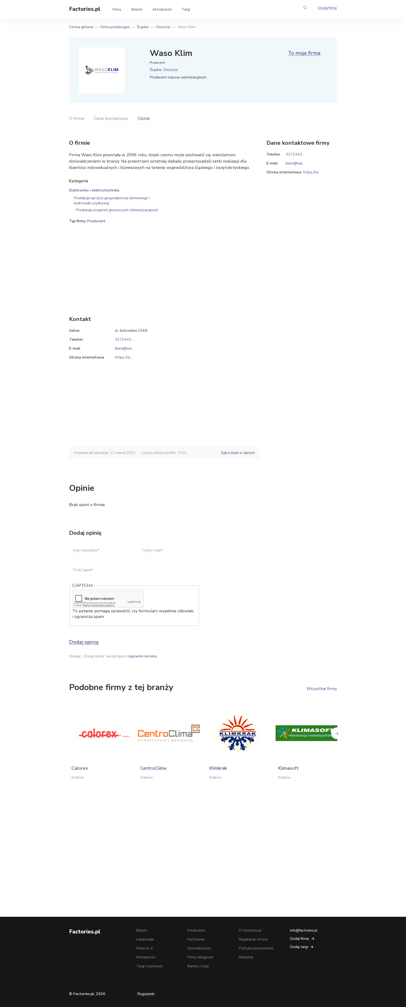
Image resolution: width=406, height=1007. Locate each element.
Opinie (144, 118)
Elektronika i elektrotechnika (94, 190)
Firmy (116, 9)
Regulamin (146, 993)
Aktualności (162, 9)
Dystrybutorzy (199, 948)
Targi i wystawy (149, 966)
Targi (186, 9)
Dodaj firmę (327, 8)
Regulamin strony (253, 939)
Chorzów (163, 27)
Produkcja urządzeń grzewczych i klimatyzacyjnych (117, 210)
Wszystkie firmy (321, 688)
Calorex (79, 768)
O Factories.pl (250, 930)
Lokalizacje (145, 939)
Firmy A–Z (144, 948)
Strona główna (81, 27)
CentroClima (153, 768)
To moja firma (304, 53)
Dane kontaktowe (111, 118)
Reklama (246, 957)
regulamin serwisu (142, 656)
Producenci (196, 930)
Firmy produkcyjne (115, 27)
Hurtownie (196, 939)
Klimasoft (288, 768)
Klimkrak (218, 768)
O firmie (76, 118)
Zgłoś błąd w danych (238, 452)
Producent (96, 221)
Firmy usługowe (200, 957)
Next (337, 733)
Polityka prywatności (256, 948)
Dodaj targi (299, 946)
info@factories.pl (304, 930)
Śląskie (143, 27)
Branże (136, 9)
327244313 (125, 339)
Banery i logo (198, 966)
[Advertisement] (164, 262)
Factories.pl (84, 9)
